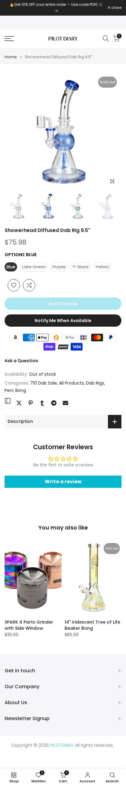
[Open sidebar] (7, 400)
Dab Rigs (95, 383)
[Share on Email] (65, 403)
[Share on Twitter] (19, 403)
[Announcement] (56, 8)
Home (11, 57)
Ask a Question (21, 361)
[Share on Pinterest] (30, 403)
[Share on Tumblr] (42, 403)
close (115, 7)
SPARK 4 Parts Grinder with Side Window (29, 625)
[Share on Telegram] (54, 403)
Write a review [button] (63, 481)
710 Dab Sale (43, 383)
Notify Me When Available (63, 320)
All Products (71, 383)
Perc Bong (15, 390)
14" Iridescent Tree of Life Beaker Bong (92, 625)
